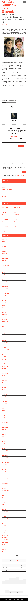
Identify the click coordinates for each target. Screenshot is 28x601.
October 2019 (4, 432)
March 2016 (4, 532)
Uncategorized (5, 231)
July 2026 (4, 241)
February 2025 (5, 281)
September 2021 (5, 378)
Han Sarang (5, 24)
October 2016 (4, 516)
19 (17, 565)
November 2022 (5, 345)
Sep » (5, 573)
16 (6, 565)
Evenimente (4, 212)
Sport (15, 226)
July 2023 (4, 326)
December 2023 (5, 314)
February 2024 (5, 309)
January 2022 (4, 368)
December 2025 (5, 258)
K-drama (15, 219)
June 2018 (4, 469)
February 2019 (5, 450)
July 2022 (4, 354)
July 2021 (4, 382)
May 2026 (4, 246)
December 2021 (5, 371)
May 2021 (4, 387)
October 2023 (4, 319)
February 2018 (5, 478)
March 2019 (4, 448)
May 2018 (4, 471)
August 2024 (4, 295)
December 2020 (5, 399)
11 (14, 563)
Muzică (3, 224)
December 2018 (5, 455)
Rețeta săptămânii (17, 224)
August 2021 (4, 380)
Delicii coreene (17, 207)
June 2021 (4, 385)
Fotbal (3, 214)
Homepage (4, 196)
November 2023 (5, 317)
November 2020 (5, 401)
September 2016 (5, 518)
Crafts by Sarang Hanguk (7, 189)
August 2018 (4, 464)
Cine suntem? (4, 185)
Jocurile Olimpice (5, 219)
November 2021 (5, 373)
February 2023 (5, 338)
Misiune (3, 199)
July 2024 (4, 298)
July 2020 (4, 410)
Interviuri (16, 217)
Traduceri (16, 228)
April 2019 (4, 446)
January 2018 (4, 481)
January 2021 (4, 396)
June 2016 (4, 525)
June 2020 (4, 413)
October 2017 (4, 488)
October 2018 (4, 460)
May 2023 (4, 331)
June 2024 (4, 300)
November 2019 (5, 429)
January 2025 (4, 284)
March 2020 (4, 420)
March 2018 (4, 476)
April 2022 (4, 361)
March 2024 (4, 307)
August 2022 (4, 352)
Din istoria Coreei (5, 192)
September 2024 (5, 293)
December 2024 (5, 286)
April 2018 (4, 474)
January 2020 (4, 424)
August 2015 (4, 549)
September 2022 (5, 349)
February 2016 (5, 535)
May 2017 (4, 500)
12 (17, 563)
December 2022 (5, 342)
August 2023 (4, 324)
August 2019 (4, 436)
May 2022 (4, 359)
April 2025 (4, 277)
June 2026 (4, 244)
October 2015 (4, 544)
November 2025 (5, 260)
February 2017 (5, 507)
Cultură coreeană (5, 207)
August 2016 (4, 521)
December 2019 (5, 427)
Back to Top (13, 596)
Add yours (21, 145)
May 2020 (4, 415)
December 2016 (5, 511)
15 (3, 565)
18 (14, 565)
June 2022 (4, 356)
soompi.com (6, 90)
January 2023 (4, 340)
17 (10, 565)
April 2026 (4, 248)
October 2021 (4, 375)
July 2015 (4, 551)
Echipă (3, 194)
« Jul (2, 573)
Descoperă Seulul (5, 209)
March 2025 (4, 279)
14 (24, 563)
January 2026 (4, 256)
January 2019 (4, 453)
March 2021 (4, 392)
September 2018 (5, 462)
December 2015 (5, 539)
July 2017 (4, 495)
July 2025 (4, 270)
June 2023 (4, 328)
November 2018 (5, 457)
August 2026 (4, 239)
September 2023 (5, 321)
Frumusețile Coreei (5, 217)
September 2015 (5, 547)
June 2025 (4, 272)
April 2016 (4, 530)
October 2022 (4, 347)
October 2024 (4, 291)
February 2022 (5, 366)
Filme (15, 212)
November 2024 (5, 288)
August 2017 (4, 493)
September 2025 (5, 265)
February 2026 (5, 253)
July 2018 (4, 467)
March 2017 (4, 504)
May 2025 (4, 274)
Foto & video (17, 214)
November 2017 (5, 485)
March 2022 (4, 363)
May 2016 (4, 528)
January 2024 (4, 312)
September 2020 (5, 406)
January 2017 (4, 509)
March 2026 (4, 251)
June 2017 (4, 497)
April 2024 (4, 305)
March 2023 (4, 335)
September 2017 (5, 490)
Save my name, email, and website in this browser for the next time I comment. (14, 168)
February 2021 (5, 394)
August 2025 (4, 267)
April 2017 (4, 502)
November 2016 (5, 514)
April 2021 (4, 389)
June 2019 (4, 441)
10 (10, 563)
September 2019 (5, 434)
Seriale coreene (11, 100)
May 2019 (4, 443)
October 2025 (4, 263)
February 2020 (5, 422)
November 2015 (5, 542)
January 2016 (4, 537)
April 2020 (4, 417)
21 (24, 565)
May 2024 (4, 302)
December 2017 (5, 483)
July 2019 (4, 439)
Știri (2, 228)
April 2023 (4, 333)
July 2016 (4, 523)
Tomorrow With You (11, 102)
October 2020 (4, 403)
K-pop (3, 221)
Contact (3, 187)
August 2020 (4, 408)
